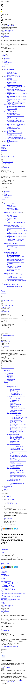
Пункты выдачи (8, 62)
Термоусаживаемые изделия (14, 85)
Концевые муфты (11, 72)
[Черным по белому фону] (1, 9)
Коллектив (6, 61)
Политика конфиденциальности (9, 646)
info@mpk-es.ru (5, 36)
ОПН (8, 83)
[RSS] (1, 530)
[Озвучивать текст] (2, 21)
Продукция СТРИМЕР (10, 104)
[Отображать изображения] (1, 16)
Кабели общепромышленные (14, 142)
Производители (5, 145)
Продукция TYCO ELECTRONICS (13, 76)
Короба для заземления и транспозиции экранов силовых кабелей (15, 116)
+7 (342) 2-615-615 (8, 30)
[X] (8, 528)
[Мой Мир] (6, 528)
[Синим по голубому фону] (1, 13)
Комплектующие (11, 82)
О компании (4, 55)
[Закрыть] (1, 684)
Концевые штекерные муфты (14, 135)
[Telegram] (17, 528)
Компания (3, 568)
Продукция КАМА (9, 69)
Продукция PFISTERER (10, 131)
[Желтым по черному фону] (1, 11)
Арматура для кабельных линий (15, 89)
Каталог (3, 67)
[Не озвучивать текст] (1, 23)
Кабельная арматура (12, 80)
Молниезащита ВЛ (12, 109)
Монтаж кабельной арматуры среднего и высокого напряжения (11, 600)
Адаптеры (9, 71)
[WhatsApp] (12, 528)
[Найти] (2, 160)
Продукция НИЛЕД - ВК (10, 87)
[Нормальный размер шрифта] (2, 4)
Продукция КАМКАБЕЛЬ (11, 141)
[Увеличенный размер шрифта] (2, 6)
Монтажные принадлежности (15, 137)
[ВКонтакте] (1, 528)
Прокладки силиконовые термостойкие (13, 129)
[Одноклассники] (4, 528)
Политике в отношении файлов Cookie (11, 681)
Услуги (3, 147)
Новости (3, 148)
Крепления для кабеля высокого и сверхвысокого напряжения (16, 119)
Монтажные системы (12, 127)
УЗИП (8, 110)
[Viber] (10, 528)
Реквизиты (6, 64)
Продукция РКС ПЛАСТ (10, 111)
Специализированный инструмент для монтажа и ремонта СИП (16, 102)
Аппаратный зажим (12, 113)
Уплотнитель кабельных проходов (16, 86)
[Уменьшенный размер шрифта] (1, 2)
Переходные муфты (12, 73)
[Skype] (15, 528)
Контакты (4, 150)
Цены (2, 602)
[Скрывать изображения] (1, 17)
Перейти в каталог (5, 667)
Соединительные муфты (13, 75)
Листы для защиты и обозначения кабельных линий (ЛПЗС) (16, 125)
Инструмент (10, 79)
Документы (7, 59)
